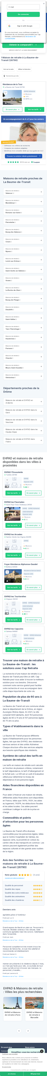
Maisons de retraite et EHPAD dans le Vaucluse (21, 421)
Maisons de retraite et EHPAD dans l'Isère (20, 440)
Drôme (21, 921)
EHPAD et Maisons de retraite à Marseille (34, 1015)
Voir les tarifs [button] (33, 109)
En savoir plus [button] (11, 109)
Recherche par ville (12, 76)
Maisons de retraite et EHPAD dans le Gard (21, 411)
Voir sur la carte (8, 69)
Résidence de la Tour (10, 921)
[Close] (42, 1051)
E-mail (11, 7)
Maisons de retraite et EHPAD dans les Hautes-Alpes (22, 430)
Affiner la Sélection (24, 69)
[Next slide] (28, 1031)
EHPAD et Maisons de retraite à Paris (12, 1013)
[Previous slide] (19, 1031)
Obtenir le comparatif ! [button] (21, 44)
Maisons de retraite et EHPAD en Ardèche (19, 401)
